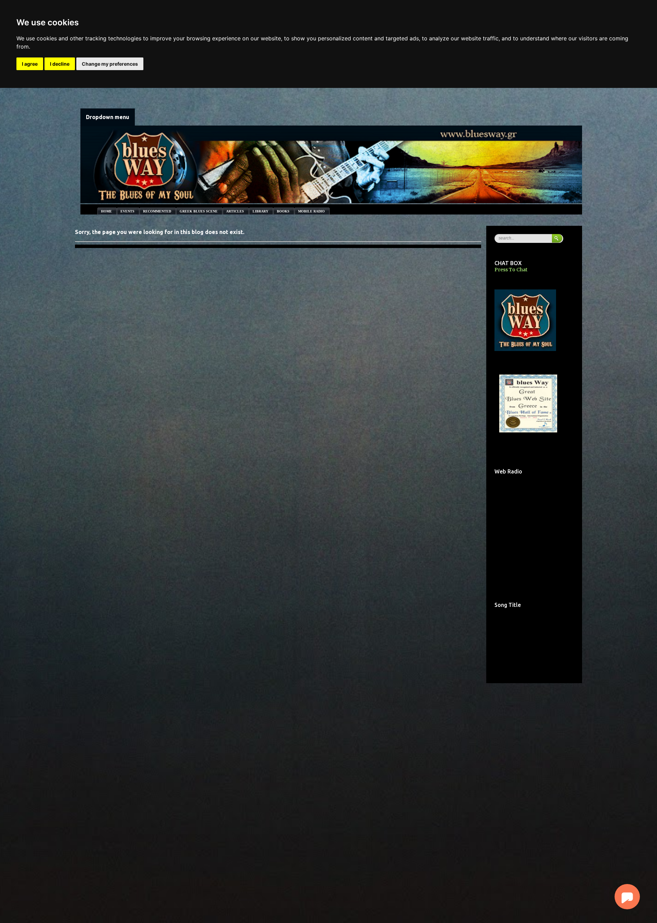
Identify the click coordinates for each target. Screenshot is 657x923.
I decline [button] (59, 64)
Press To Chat (510, 269)
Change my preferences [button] (110, 64)
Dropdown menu (107, 117)
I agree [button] (30, 64)
